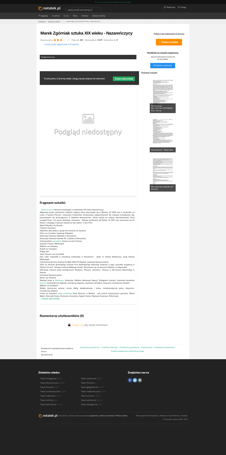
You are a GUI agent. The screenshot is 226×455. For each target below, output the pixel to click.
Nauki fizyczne (46, 387)
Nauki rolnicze (46, 400)
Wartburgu (59, 280)
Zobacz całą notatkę (124, 78)
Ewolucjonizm (146, 347)
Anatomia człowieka (109, 347)
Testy (75, 16)
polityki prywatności (107, 416)
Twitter (135, 380)
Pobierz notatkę (170, 42)
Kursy (66, 16)
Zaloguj (183, 7)
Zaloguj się (77, 324)
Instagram (140, 380)
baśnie (42, 283)
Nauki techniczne (48, 404)
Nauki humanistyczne (50, 391)
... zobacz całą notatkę (50, 299)
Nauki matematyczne (90, 391)
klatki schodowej (65, 293)
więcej (129, 2)
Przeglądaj (43, 16)
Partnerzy (176, 416)
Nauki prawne (87, 396)
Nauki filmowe (87, 383)
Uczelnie (56, 16)
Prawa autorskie (142, 416)
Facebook (130, 380)
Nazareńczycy (47, 210)
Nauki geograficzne (89, 387)
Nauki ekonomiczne (49, 383)
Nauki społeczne (88, 400)
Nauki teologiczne (89, 404)
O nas (169, 416)
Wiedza (84, 16)
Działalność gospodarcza (129, 347)
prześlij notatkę (163, 66)
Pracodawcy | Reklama (158, 416)
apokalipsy (57, 241)
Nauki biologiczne (48, 378)
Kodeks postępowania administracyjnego (127, 351)
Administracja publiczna (90, 347)
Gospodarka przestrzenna (164, 347)
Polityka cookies (121, 416)
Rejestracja (170, 7)
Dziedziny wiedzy (49, 372)
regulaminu (94, 416)
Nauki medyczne (47, 396)
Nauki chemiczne (88, 378)
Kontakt (184, 416)
